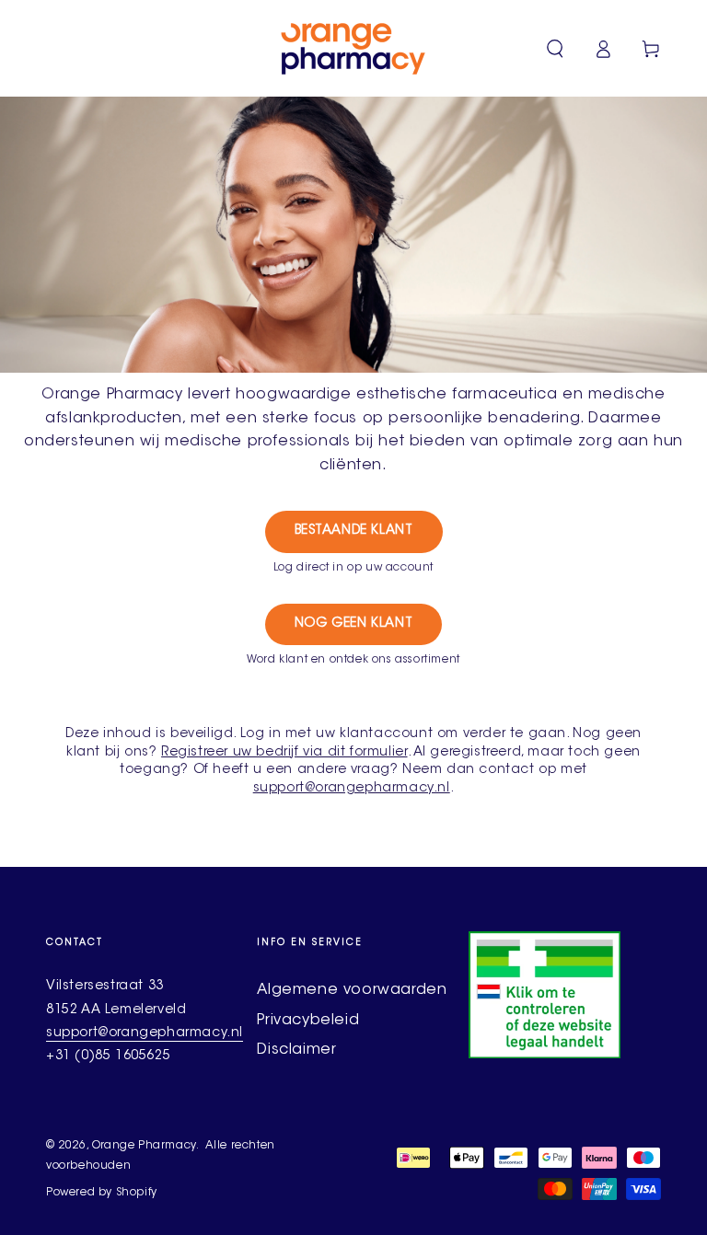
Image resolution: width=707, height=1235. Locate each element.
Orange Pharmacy (144, 1145)
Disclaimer (296, 1050)
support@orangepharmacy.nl (351, 788)
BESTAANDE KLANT (354, 531)
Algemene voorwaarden (351, 990)
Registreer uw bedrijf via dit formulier (284, 752)
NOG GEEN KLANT (353, 624)
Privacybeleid (308, 1020)
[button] (555, 49)
